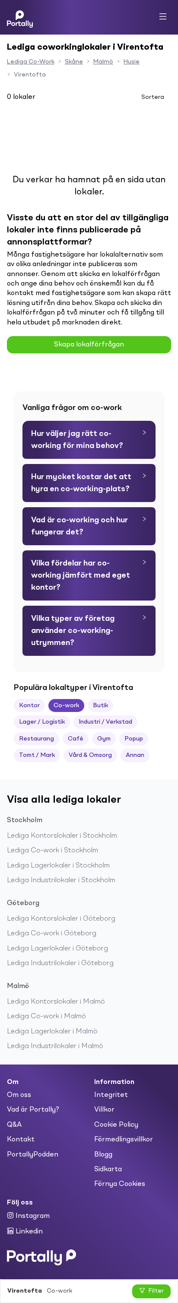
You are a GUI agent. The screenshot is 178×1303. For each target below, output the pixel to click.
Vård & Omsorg (90, 755)
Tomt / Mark (37, 755)
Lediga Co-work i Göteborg (51, 933)
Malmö (103, 62)
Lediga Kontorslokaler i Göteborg (61, 918)
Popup (133, 739)
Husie (132, 62)
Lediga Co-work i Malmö (46, 1016)
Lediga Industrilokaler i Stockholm (61, 880)
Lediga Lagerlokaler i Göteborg (57, 948)
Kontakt (21, 1139)
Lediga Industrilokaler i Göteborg (60, 963)
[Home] (20, 17)
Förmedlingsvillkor (123, 1139)
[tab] (89, 440)
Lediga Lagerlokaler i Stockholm (58, 865)
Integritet (111, 1095)
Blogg (103, 1154)
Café (75, 739)
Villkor (104, 1109)
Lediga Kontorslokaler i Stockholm (62, 836)
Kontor (29, 705)
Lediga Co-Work (30, 62)
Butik (100, 705)
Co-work (66, 705)
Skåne (74, 62)
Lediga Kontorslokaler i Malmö (56, 1001)
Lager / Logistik (42, 722)
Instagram (32, 1216)
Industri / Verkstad (105, 722)
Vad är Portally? (33, 1109)
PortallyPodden (32, 1154)
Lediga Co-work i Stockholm (52, 850)
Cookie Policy (116, 1125)
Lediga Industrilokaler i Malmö (55, 1046)
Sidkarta (108, 1169)
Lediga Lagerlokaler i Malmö (52, 1031)
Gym (104, 739)
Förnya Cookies (119, 1184)
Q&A (14, 1125)
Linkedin (28, 1231)
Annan (135, 755)
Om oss (19, 1095)
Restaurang (36, 739)
